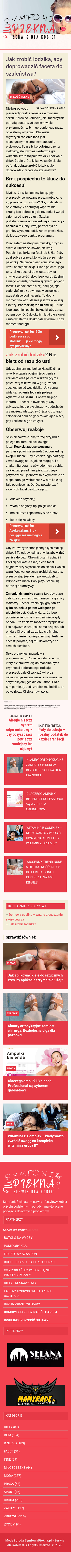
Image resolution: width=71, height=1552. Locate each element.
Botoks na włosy (18, 1238)
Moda (8, 1476)
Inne (9, 1123)
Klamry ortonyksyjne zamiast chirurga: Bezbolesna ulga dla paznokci (31, 1030)
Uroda (11, 962)
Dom (7, 1435)
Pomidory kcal (16, 1246)
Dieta (8, 1427)
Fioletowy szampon (20, 1254)
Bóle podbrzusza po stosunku (29, 1262)
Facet (8, 1451)
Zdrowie (12, 1013)
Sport (9, 1492)
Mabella (32, 1230)
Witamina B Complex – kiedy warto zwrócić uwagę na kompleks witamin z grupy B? (36, 1140)
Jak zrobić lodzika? (22, 924)
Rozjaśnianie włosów (22, 1304)
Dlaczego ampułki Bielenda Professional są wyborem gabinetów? (29, 1085)
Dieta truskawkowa (20, 1283)
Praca (9, 1484)
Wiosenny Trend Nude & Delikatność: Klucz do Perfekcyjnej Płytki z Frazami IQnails (44, 872)
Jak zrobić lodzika (25, 354)
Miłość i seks (19, 96)
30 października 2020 (50, 108)
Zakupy (10, 1508)
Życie (8, 1524)
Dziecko (10, 1443)
